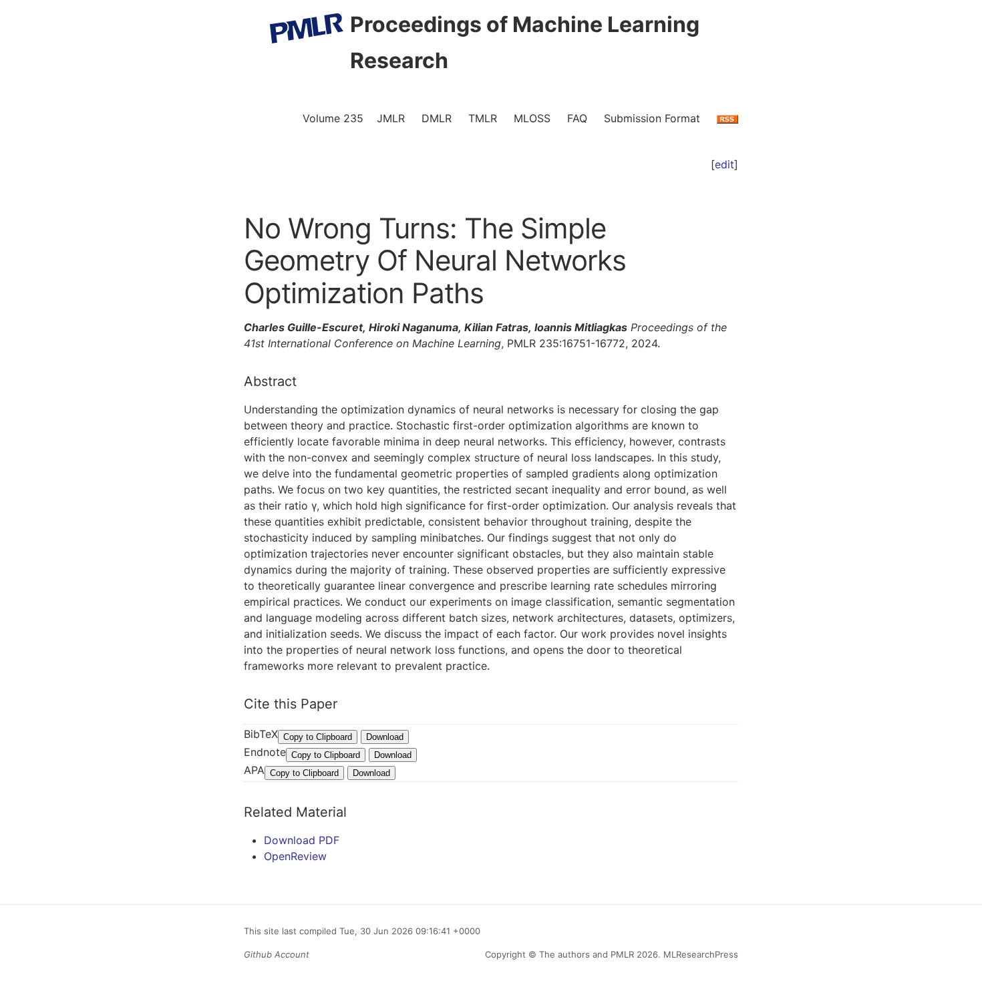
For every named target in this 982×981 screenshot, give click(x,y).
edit (724, 164)
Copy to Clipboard (317, 737)
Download (384, 737)
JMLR (391, 118)
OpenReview (295, 856)
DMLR (437, 118)
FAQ (577, 118)
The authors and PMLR (586, 954)
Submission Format (652, 118)
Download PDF (301, 840)
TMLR (482, 118)
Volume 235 (333, 118)
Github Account (276, 954)
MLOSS (532, 118)
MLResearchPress (699, 954)
